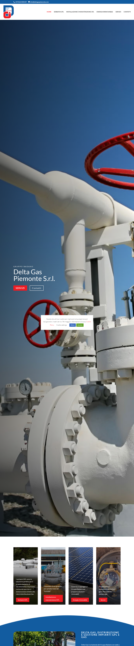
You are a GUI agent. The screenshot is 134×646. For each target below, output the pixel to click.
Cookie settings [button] (61, 325)
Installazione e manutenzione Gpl (80, 12)
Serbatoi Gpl (59, 12)
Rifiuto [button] (73, 325)
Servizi (118, 12)
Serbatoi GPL (22, 600)
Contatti (127, 12)
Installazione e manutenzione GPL (52, 598)
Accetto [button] (80, 325)
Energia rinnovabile (105, 12)
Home (49, 12)
